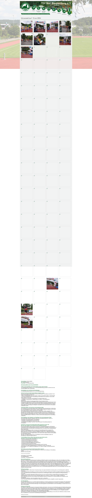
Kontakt (47, 13)
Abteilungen (30, 13)
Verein (25, 13)
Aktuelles (38, 13)
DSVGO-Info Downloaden (25, 453)
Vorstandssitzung (29, 496)
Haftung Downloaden (24, 494)
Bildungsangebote (63, 496)
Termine (34, 13)
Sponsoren (43, 13)
